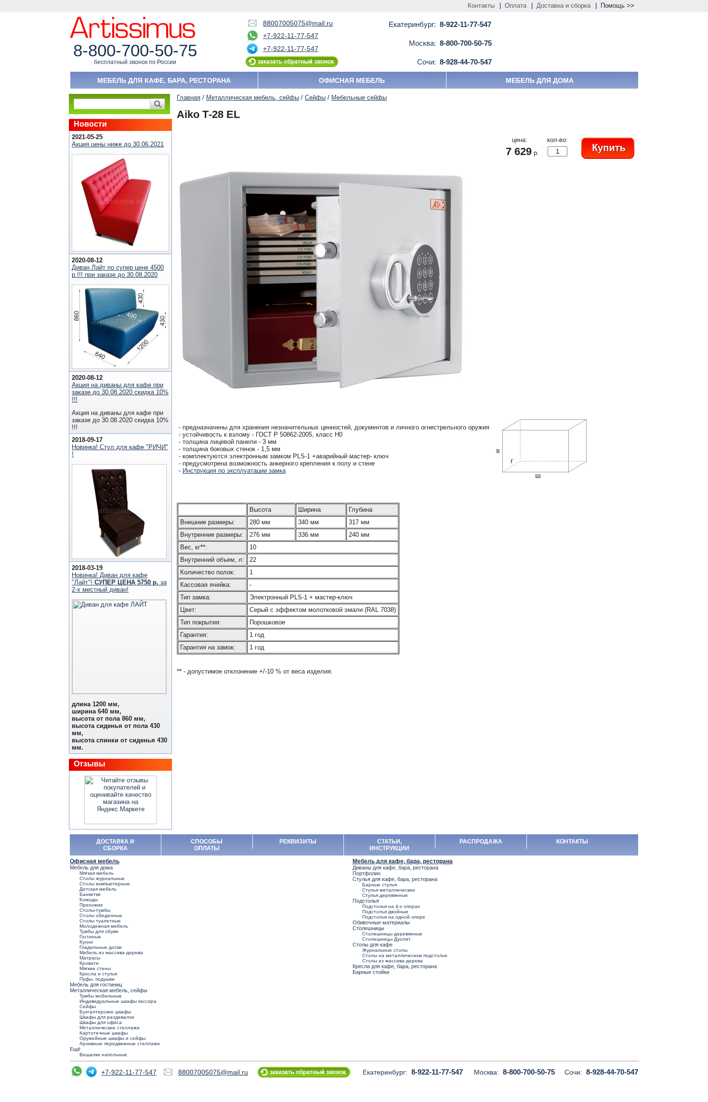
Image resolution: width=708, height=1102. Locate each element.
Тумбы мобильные (100, 995)
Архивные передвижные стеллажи (119, 1043)
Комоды (88, 899)
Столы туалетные (100, 920)
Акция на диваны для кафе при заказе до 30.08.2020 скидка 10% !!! (120, 392)
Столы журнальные (102, 878)
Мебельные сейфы (359, 97)
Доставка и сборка (563, 5)
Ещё (75, 1049)
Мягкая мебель (96, 873)
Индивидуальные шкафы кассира (118, 1001)
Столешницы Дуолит (386, 939)
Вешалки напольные (103, 1054)
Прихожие (91, 905)
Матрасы (89, 957)
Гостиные (90, 936)
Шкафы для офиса (100, 1022)
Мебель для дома (540, 80)
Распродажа (480, 841)
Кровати (89, 963)
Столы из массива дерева (392, 960)
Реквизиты (297, 841)
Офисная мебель (352, 80)
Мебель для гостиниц (96, 984)
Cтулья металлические (388, 890)
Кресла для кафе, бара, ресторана (395, 966)
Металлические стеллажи (109, 1027)
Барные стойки (371, 972)
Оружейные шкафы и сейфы (112, 1038)
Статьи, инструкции (389, 845)
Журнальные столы (384, 950)
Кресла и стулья (98, 973)
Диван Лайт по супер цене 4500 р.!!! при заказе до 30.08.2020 (118, 271)
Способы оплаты (207, 845)
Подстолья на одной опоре (393, 917)
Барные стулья (379, 884)
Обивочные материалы (381, 922)
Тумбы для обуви (98, 931)
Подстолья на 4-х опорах (391, 906)
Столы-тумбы (94, 910)
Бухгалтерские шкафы (105, 1011)
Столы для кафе (373, 944)
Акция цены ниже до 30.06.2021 (118, 144)
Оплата (515, 5)
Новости (90, 124)
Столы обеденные (100, 915)
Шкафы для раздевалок (106, 1017)
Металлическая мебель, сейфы (252, 97)
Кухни (86, 942)
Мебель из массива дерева (111, 952)
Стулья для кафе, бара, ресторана (395, 879)
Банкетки (90, 894)
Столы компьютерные (104, 883)
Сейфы (315, 97)
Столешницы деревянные (392, 933)
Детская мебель (98, 889)
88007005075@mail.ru (298, 23)
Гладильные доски (100, 947)
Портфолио (366, 873)
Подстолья (366, 901)
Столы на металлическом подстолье (404, 955)
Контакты (481, 5)
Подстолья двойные (385, 911)
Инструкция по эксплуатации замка (234, 470)
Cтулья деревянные (385, 895)
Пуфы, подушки (97, 979)
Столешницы (368, 928)
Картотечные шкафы (103, 1033)
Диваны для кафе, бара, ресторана (395, 867)
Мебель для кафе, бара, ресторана (164, 80)
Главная (188, 97)
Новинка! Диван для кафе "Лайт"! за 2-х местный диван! (119, 582)
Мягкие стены (95, 968)
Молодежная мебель (103, 926)
